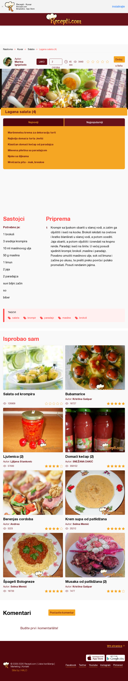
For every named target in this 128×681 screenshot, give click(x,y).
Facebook (71, 665)
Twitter (82, 665)
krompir (32, 317)
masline (66, 317)
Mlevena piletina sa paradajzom (27, 150)
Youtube (93, 665)
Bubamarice (95, 375)
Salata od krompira (33, 375)
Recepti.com (64, 19)
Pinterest (118, 665)
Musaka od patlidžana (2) (95, 563)
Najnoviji (33, 122)
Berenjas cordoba (33, 500)
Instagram (105, 665)
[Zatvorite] (2, 6)
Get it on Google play (115, 658)
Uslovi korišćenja (46, 663)
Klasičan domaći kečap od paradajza (30, 144)
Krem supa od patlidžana (95, 500)
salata (15, 317)
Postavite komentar (62, 612)
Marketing (15, 666)
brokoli (83, 317)
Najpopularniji (94, 122)
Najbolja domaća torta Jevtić (25, 138)
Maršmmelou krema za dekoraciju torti (32, 132)
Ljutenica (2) (33, 438)
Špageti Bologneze (33, 563)
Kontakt (25, 666)
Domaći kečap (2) (95, 438)
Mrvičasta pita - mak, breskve (26, 162)
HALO (24, 670)
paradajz (49, 317)
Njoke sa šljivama (18, 156)
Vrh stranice (114, 645)
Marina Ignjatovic (21, 63)
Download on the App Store (95, 658)
